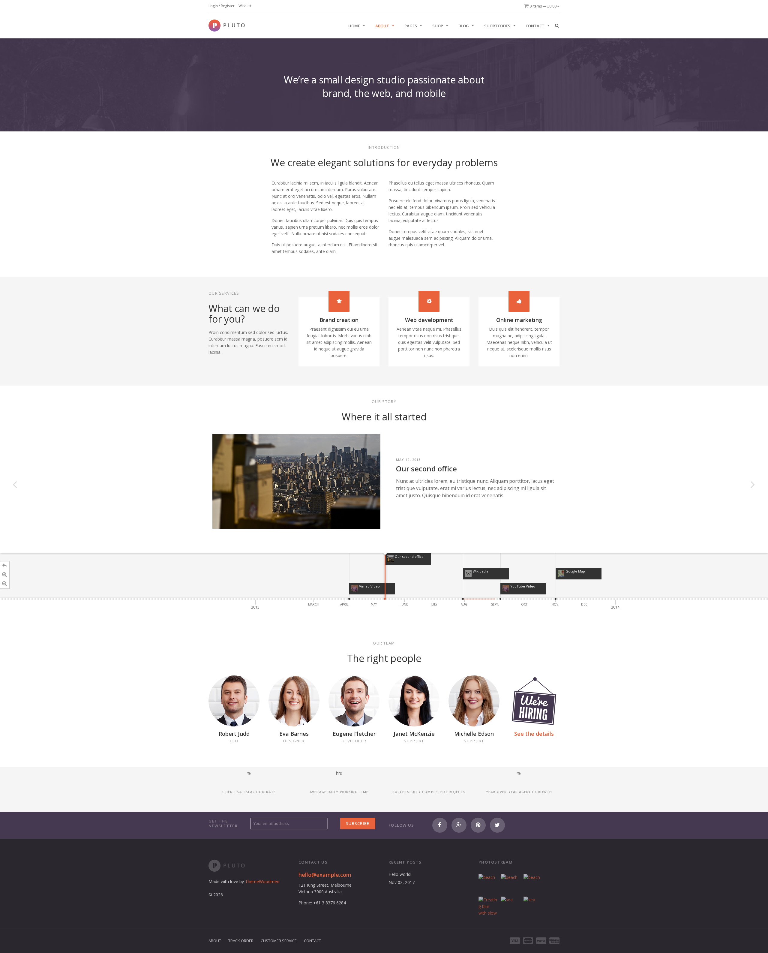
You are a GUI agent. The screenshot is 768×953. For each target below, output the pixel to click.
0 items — (542, 6)
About (382, 26)
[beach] (488, 884)
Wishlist (244, 5)
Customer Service (279, 940)
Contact (535, 26)
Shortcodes (497, 26)
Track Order (241, 940)
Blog (463, 26)
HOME (354, 26)
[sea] (510, 906)
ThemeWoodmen (262, 881)
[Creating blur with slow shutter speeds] (488, 906)
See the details (534, 733)
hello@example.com (324, 874)
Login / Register (221, 5)
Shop (437, 26)
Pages (410, 26)
